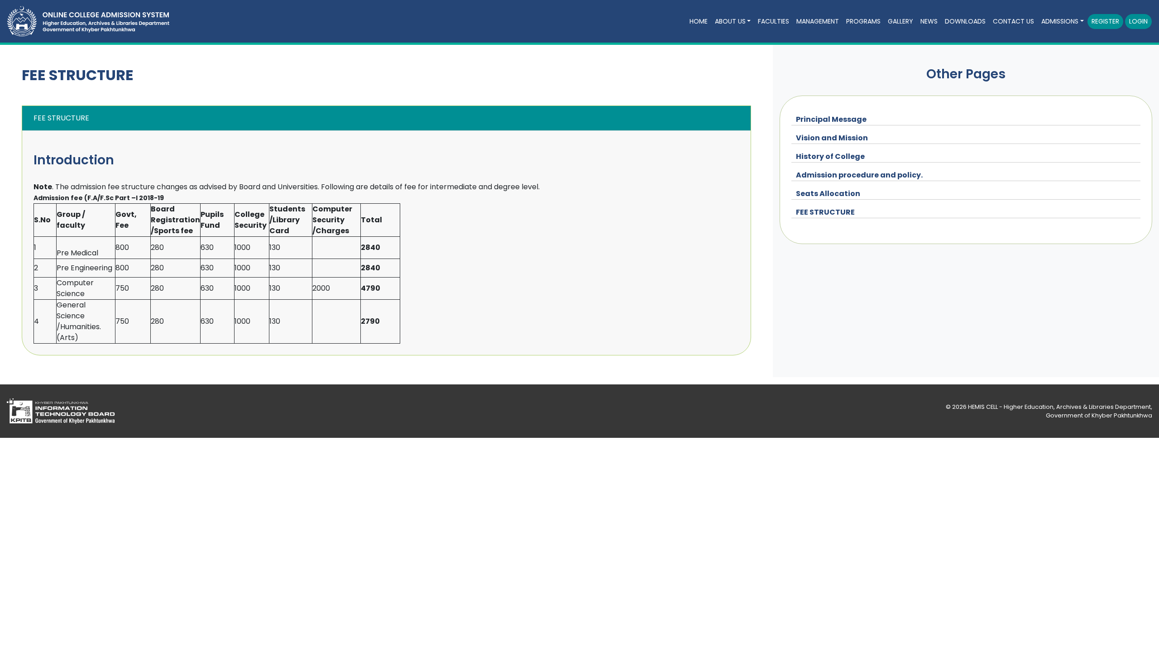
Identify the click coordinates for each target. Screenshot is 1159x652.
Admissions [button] (1059, 21)
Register (1105, 21)
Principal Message (831, 119)
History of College (830, 156)
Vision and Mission (832, 138)
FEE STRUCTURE (825, 212)
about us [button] (730, 21)
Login (1138, 21)
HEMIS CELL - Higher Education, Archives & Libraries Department (1059, 407)
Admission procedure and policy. (859, 175)
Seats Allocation (828, 193)
